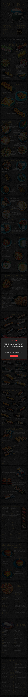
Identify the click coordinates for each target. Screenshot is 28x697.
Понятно (14, 356)
